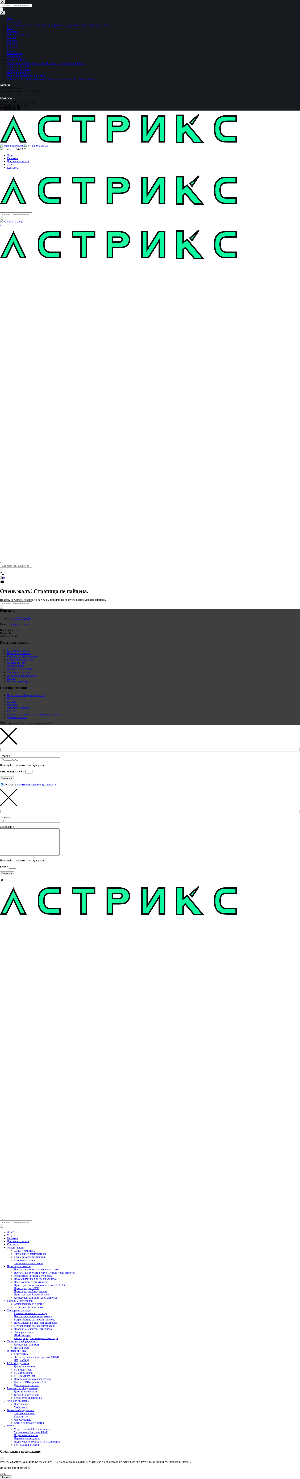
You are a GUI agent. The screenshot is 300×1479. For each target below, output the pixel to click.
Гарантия (12, 158)
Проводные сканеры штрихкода (33, 1328)
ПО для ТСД (21, 1347)
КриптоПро (21, 1353)
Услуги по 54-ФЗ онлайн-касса (32, 1429)
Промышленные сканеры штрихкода (35, 1322)
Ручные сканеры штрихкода (30, 1313)
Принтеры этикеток (19, 653)
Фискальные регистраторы (30, 1253)
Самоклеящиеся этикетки (29, 1303)
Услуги (11, 164)
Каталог (11, 701)
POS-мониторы (23, 1369)
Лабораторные (22, 1419)
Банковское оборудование (22, 656)
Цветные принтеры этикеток (31, 1282)
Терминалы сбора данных (22, 675)
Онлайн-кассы (15, 665)
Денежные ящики (24, 1366)
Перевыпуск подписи (27, 1438)
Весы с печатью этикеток (29, 1422)
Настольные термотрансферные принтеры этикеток (44, 1272)
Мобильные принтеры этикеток (33, 1275)
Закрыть (5, 1477)
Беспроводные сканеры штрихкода (34, 1325)
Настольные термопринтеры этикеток (36, 1269)
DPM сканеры (22, 1335)
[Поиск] (1, 218)
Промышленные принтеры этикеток (35, 1278)
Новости (12, 698)
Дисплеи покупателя (26, 1385)
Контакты (13, 167)
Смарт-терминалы (24, 1250)
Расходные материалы (20, 668)
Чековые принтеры (18, 681)
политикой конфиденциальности (36, 784)
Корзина (12, 704)
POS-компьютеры (24, 1375)
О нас (10, 155)
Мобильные (21, 1407)
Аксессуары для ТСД (26, 1344)
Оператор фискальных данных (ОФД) (36, 1357)
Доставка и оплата (18, 161)
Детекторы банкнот (25, 1391)
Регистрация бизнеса (26, 1444)
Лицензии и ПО (16, 662)
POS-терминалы (23, 1372)
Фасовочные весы (24, 1413)
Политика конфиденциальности (26, 695)
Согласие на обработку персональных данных (34, 714)
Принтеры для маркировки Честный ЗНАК (39, 1285)
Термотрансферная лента (28, 1307)
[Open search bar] (1, 562)
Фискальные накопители (28, 1263)
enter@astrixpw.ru (19, 624)
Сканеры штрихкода (19, 672)
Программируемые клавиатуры (32, 1378)
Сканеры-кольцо (24, 1332)
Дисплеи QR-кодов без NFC (30, 1382)
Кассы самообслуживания (29, 1256)
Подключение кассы (26, 1435)
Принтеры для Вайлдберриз (30, 1291)
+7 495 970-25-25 (21, 618)
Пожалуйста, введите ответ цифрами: (22, 765)
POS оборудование (18, 650)
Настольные (21, 1404)
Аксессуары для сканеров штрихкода (36, 1338)
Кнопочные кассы (24, 1260)
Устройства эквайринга (28, 1397)
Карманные (21, 1416)
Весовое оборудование (20, 659)
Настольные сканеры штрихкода (33, 1316)
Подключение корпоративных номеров (37, 1441)
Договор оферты (17, 717)
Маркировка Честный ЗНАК (31, 1432)
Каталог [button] (6, 209)
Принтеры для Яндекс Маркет (32, 1294)
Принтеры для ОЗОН (26, 1288)
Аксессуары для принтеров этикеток (35, 1297)
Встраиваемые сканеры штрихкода (34, 1319)
